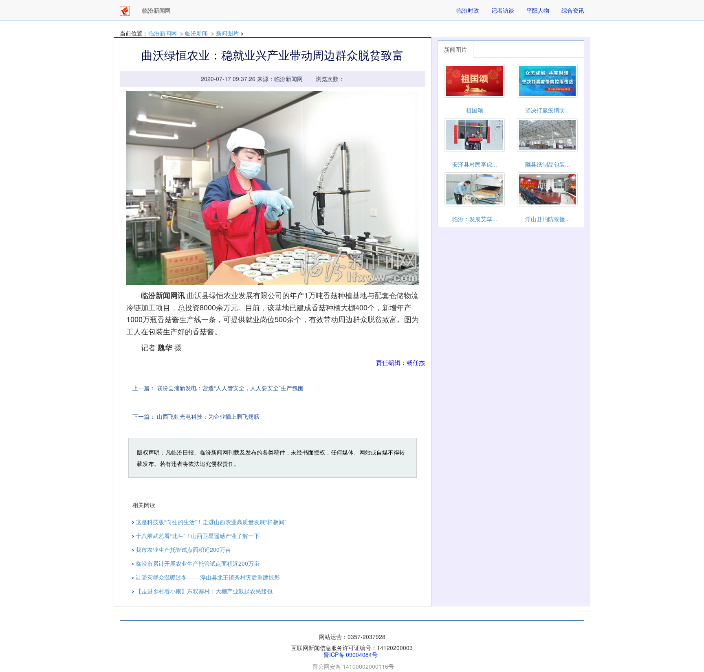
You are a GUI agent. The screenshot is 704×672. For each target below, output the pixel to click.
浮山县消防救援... (547, 219)
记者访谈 (502, 10)
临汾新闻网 (162, 33)
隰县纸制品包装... (547, 164)
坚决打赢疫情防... (547, 110)
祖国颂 (474, 110)
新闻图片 (227, 33)
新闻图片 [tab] (455, 49)
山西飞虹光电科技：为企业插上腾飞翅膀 (208, 416)
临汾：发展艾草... (474, 219)
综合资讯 (572, 10)
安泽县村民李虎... (474, 164)
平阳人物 (537, 10)
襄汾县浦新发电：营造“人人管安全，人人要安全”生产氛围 (230, 388)
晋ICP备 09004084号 (350, 654)
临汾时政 (467, 10)
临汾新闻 (196, 33)
